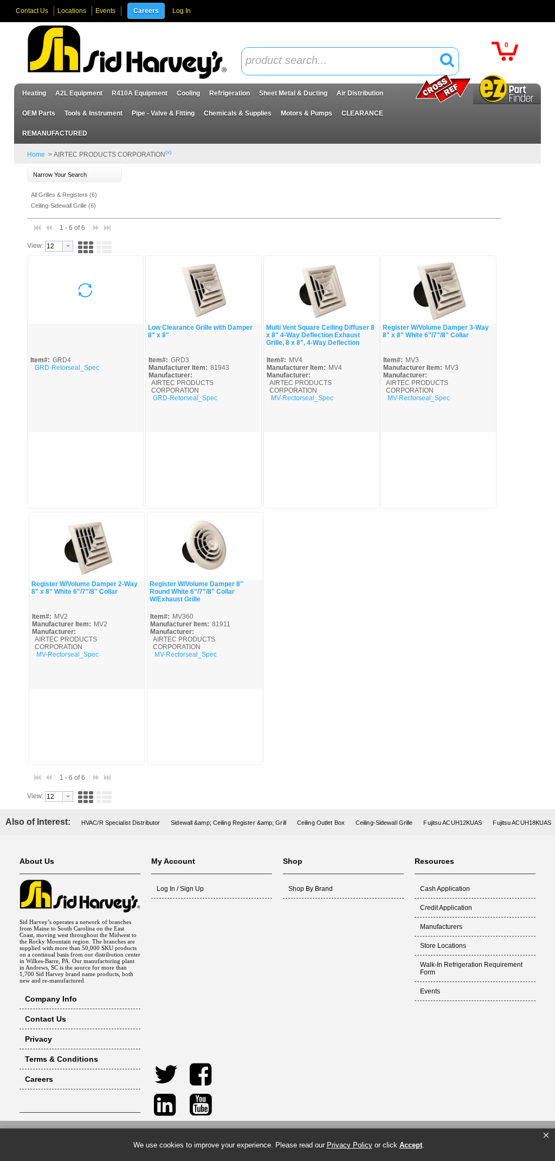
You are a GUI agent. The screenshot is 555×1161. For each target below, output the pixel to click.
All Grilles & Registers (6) (64, 194)
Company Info (51, 999)
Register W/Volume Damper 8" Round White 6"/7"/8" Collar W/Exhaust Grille (196, 591)
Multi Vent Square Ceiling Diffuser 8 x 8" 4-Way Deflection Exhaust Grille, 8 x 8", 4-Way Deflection (320, 335)
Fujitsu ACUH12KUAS (452, 822)
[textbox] (344, 61)
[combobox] (350, 61)
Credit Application (446, 908)
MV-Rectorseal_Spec (302, 398)
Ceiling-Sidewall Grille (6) (63, 205)
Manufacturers (441, 927)
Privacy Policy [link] (349, 1145)
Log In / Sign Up (180, 889)
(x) (168, 152)
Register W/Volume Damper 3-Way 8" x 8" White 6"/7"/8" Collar (436, 331)
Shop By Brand (310, 889)
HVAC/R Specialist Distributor (120, 822)
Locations (71, 11)
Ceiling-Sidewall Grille (384, 822)
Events (105, 11)
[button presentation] (68, 246)
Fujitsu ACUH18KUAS (522, 822)
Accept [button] (410, 1145)
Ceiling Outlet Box (321, 822)
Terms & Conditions (61, 1059)
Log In (181, 11)
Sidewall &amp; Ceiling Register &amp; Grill (228, 822)
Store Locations (443, 946)
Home (36, 154)
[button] (546, 1135)
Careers (146, 11)
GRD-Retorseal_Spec (67, 367)
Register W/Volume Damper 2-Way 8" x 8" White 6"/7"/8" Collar (84, 587)
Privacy (38, 1039)
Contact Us (32, 11)
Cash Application (445, 889)
